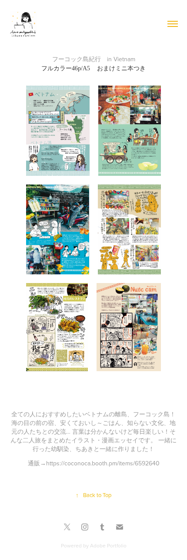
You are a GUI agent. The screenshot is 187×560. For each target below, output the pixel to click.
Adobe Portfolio (108, 545)
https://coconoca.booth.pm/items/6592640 (103, 463)
